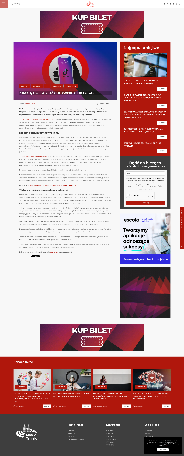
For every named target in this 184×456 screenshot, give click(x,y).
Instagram (149, 436)
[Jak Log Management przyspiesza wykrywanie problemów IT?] (145, 65)
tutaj (166, 445)
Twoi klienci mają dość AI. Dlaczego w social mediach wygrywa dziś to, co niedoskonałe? (150, 396)
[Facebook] (164, 4)
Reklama (71, 436)
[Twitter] (167, 4)
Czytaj (162, 89)
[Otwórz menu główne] (4, 4)
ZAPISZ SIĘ (145, 203)
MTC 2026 (110, 430)
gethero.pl (54, 252)
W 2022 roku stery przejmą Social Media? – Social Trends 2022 (52, 185)
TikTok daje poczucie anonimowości (33, 156)
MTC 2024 (110, 442)
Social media (71, 86)
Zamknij (163, 450)
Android (24, 86)
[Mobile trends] (90, 3)
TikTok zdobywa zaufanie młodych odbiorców (36, 119)
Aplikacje (37, 86)
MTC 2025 (109, 436)
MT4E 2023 (110, 445)
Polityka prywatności (76, 439)
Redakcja (71, 433)
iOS (47, 86)
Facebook (148, 430)
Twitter (147, 433)
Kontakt (71, 430)
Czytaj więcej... (148, 189)
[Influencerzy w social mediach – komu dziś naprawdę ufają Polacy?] (72, 380)
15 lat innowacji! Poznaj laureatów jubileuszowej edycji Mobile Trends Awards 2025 (142, 98)
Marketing (57, 86)
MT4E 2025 (110, 433)
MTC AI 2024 (111, 439)
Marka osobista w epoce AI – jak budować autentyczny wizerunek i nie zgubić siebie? (111, 396)
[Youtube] (176, 4)
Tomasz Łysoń (30, 104)
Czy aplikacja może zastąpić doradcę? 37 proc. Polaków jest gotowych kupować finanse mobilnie (145, 115)
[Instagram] (170, 4)
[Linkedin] (173, 4)
